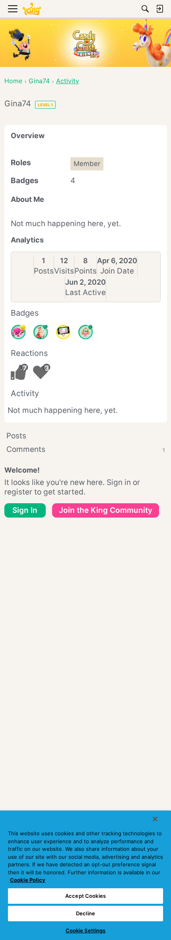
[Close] (155, 819)
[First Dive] (85, 332)
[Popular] (40, 332)
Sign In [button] (24, 510)
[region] (85, 875)
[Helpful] (18, 332)
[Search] (145, 9)
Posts (44, 271)
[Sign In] (159, 9)
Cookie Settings (86, 930)
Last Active (85, 292)
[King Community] (31, 9)
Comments (85, 449)
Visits (64, 271)
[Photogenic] (63, 332)
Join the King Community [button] (105, 510)
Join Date (117, 271)
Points (85, 271)
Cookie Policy (27, 880)
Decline (85, 913)
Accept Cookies (85, 896)
